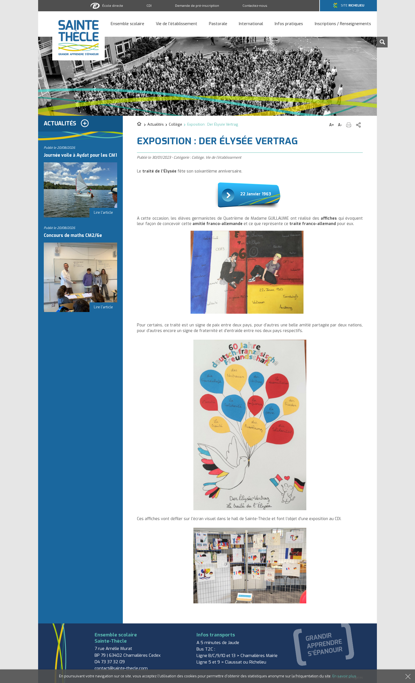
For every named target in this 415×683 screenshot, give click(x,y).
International (251, 24)
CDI (149, 5)
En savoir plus (344, 676)
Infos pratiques (289, 24)
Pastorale (218, 24)
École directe (112, 5)
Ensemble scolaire (127, 24)
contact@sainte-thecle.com (121, 668)
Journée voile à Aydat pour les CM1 (80, 155)
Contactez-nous (255, 5)
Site (352, 5)
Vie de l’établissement (176, 24)
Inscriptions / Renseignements (343, 24)
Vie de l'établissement (223, 157)
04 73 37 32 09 (110, 662)
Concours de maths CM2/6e (73, 235)
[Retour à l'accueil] (139, 124)
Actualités (155, 124)
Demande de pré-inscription (197, 5)
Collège (175, 124)
